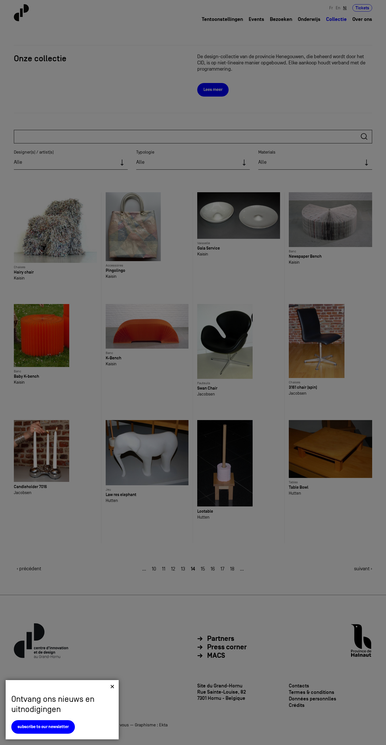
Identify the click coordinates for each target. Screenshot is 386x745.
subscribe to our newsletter (43, 726)
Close (112, 686)
